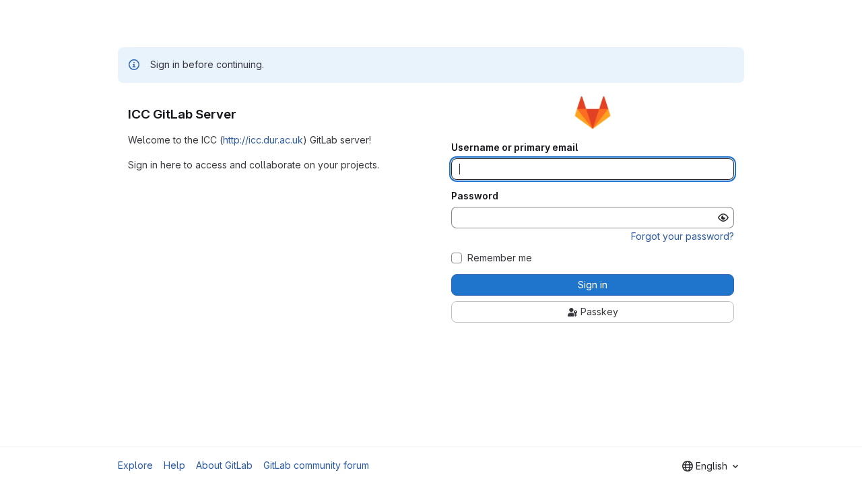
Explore (135, 465)
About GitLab (224, 465)
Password (474, 196)
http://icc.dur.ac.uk (263, 140)
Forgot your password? (682, 236)
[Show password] (723, 217)
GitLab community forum (316, 465)
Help (174, 465)
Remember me (499, 258)
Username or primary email (514, 147)
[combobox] (710, 466)
